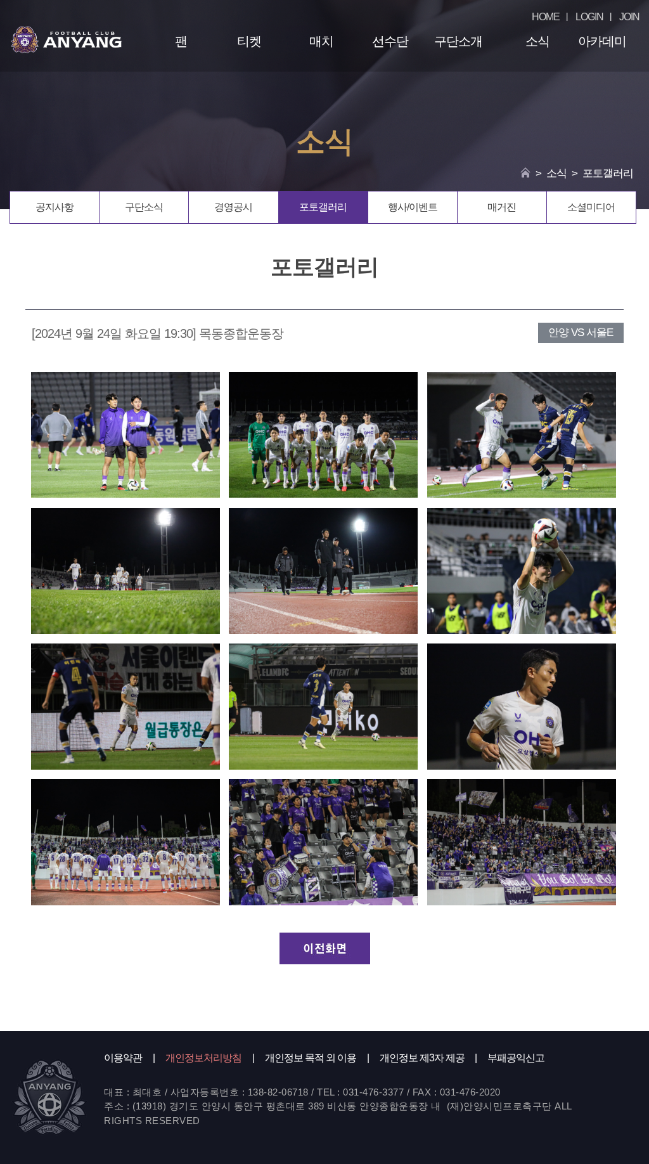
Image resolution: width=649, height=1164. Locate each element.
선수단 (390, 41)
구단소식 (144, 207)
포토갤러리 (323, 207)
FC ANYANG (66, 39)
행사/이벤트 (412, 207)
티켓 (249, 41)
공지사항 (54, 207)
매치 (321, 41)
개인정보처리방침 (203, 1057)
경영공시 (233, 207)
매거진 (501, 207)
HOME (546, 16)
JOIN (629, 16)
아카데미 (602, 41)
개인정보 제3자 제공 (422, 1057)
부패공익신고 (515, 1057)
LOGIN (589, 16)
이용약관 (123, 1057)
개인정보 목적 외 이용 (310, 1057)
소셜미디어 (591, 207)
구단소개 (458, 41)
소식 (537, 41)
